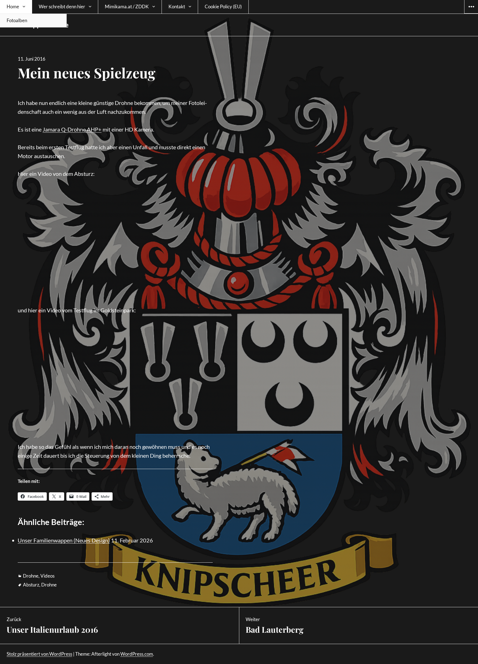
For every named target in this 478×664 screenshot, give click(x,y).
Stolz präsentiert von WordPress (39, 654)
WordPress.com (136, 654)
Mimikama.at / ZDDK (127, 6)
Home (13, 6)
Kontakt (176, 6)
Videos (47, 576)
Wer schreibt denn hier (62, 6)
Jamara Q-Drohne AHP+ (72, 129)
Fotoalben (17, 20)
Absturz (31, 585)
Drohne (30, 576)
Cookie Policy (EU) (223, 6)
